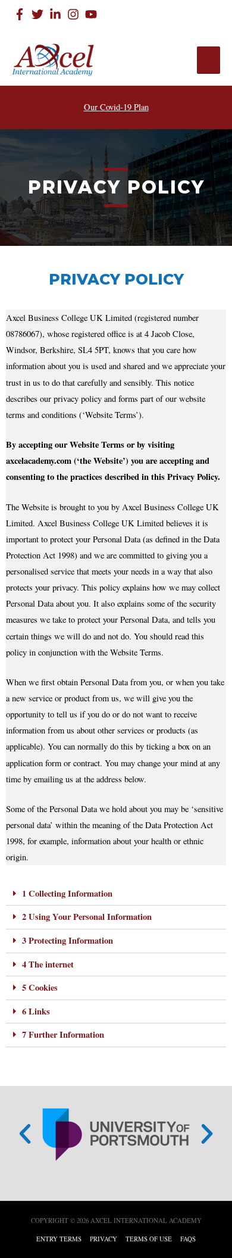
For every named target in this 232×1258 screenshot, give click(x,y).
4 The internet (48, 964)
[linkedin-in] (57, 14)
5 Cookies (40, 987)
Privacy (103, 1238)
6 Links (36, 1011)
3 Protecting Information (67, 940)
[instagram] (75, 14)
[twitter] (39, 14)
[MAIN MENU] (208, 60)
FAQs (188, 1238)
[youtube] (93, 14)
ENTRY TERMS (58, 1238)
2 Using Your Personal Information (87, 916)
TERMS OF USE (149, 1238)
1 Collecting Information (67, 893)
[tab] (116, 894)
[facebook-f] (21, 14)
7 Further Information (63, 1034)
